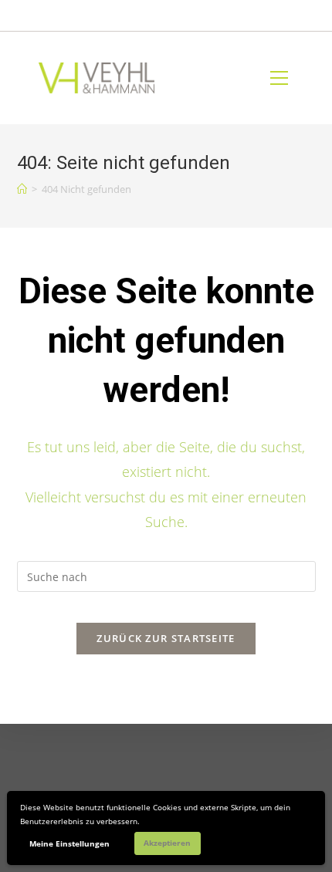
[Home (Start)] (22, 189)
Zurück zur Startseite (166, 638)
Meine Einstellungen (69, 843)
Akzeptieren (167, 842)
